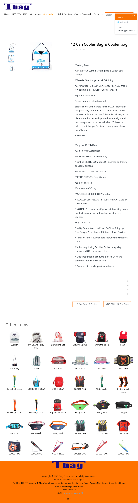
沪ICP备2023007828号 (73, 493)
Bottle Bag (14, 368)
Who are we (35, 14)
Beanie (123, 344)
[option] (35, 57)
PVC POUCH (80, 368)
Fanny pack (80, 412)
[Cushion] (14, 337)
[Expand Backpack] (58, 405)
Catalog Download (82, 14)
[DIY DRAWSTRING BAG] (36, 337)
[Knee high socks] (14, 381)
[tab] (102, 59)
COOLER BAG (58, 389)
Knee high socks (14, 389)
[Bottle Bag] (14, 360)
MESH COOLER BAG (36, 389)
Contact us (98, 14)
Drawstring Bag (58, 344)
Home (7, 14)
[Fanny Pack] (14, 425)
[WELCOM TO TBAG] (18, 7)
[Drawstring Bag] (58, 337)
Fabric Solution (65, 14)
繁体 (69, 498)
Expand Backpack (58, 412)
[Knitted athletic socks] (123, 381)
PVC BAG (36, 368)
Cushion (14, 344)
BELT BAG (123, 368)
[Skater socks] (102, 381)
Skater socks (101, 389)
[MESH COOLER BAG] (36, 381)
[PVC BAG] (36, 360)
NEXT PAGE (118, 304)
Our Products (49, 14)
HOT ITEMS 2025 (19, 14)
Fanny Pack (15, 433)
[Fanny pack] (80, 405)
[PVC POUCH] (80, 360)
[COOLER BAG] (58, 381)
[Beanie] (123, 337)
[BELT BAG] (123, 360)
